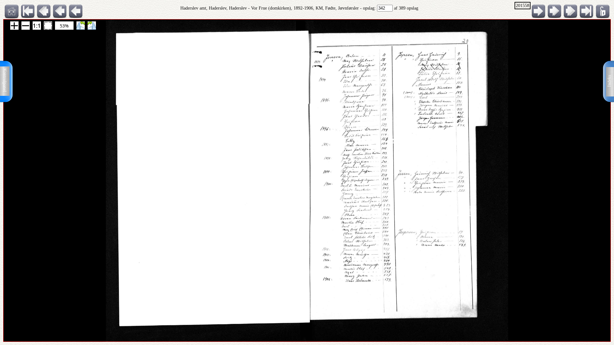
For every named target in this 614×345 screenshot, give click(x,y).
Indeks (609, 81)
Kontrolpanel (4, 80)
